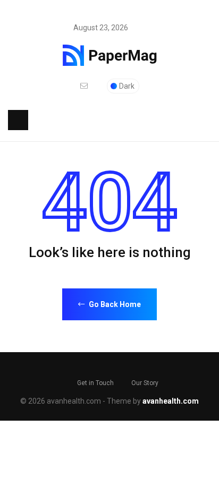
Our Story (144, 383)
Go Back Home (114, 304)
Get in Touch (95, 383)
